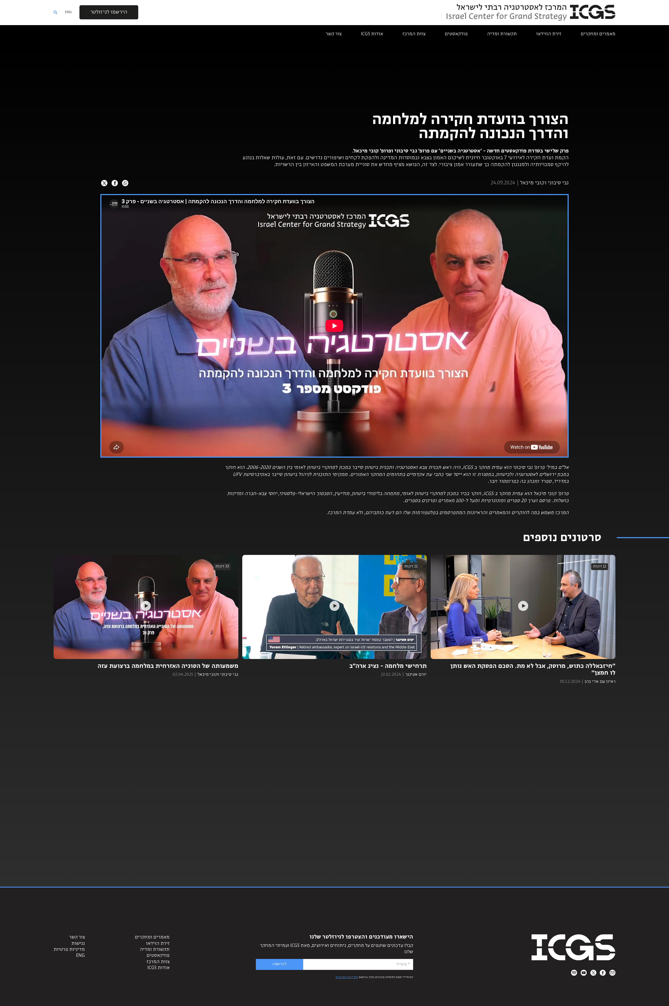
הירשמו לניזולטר (108, 12)
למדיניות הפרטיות (347, 977)
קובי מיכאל (532, 182)
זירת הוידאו (158, 943)
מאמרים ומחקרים (598, 34)
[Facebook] (115, 183)
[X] (104, 183)
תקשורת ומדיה (502, 34)
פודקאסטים (456, 34)
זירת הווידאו (548, 34)
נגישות (78, 943)
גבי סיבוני (557, 182)
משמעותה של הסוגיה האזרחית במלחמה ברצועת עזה (167, 666)
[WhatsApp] (125, 183)
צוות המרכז (413, 34)
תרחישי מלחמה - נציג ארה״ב (388, 666)
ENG (68, 12)
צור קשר (334, 34)
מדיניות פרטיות (69, 949)
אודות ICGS (372, 34)
